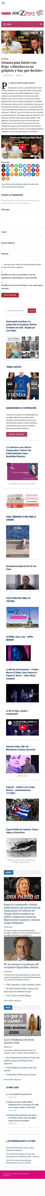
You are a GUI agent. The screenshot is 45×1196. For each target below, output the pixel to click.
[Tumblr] (33, 170)
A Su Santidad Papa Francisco (20, 1094)
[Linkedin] (33, 166)
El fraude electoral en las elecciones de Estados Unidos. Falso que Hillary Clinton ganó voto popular (22, 1118)
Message (5, 209)
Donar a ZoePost (16, 434)
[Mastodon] (25, 174)
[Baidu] (29, 174)
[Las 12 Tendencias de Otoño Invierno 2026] (22, 1025)
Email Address (8, 243)
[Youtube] (29, 166)
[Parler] (37, 166)
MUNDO (9, 872)
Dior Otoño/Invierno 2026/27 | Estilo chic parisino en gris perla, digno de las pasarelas (22, 1061)
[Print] (37, 174)
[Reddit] (29, 170)
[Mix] (12, 174)
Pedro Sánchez (18, 187)
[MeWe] (8, 174)
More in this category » (13, 1001)
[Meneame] (16, 174)
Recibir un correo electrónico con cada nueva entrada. (22, 286)
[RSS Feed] (3, 179)
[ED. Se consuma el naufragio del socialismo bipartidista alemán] (22, 950)
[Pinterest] (37, 170)
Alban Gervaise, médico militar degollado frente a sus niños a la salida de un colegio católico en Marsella (23, 1104)
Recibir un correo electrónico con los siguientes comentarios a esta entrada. (19, 276)
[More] (8, 179)
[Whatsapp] (16, 166)
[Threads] (3, 170)
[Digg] (33, 174)
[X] (3, 166)
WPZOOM (12, 1175)
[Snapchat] (12, 170)
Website (5, 254)
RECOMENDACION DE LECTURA (21, 1141)
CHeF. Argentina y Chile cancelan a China (23, 985)
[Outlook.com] (25, 170)
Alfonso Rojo (11, 184)
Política (4, 59)
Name (4, 232)
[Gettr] (3, 174)
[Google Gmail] (20, 170)
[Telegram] (25, 166)
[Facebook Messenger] (20, 166)
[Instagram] (12, 166)
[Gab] (20, 174)
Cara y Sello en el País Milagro (18, 996)
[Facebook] (8, 166)
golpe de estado (28, 184)
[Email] (16, 170)
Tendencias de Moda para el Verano (21, 1075)
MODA (8, 1007)
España (19, 184)
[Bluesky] (8, 170)
